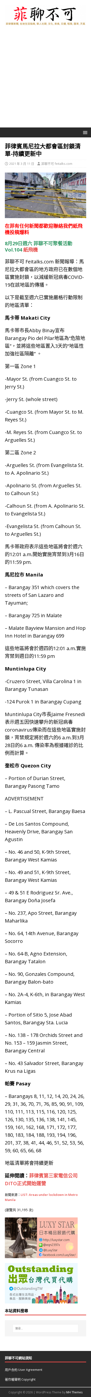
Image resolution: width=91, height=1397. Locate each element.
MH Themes (74, 1392)
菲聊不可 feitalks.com (56, 163)
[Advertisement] (45, 79)
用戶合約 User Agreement (23, 1369)
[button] (84, 132)
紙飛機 (30, 249)
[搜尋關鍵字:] (45, 1328)
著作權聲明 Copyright (20, 1379)
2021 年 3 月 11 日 (21, 163)
